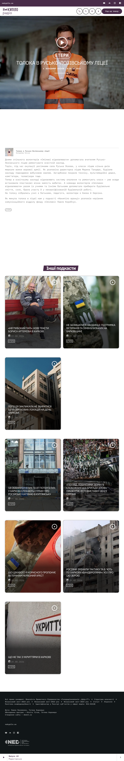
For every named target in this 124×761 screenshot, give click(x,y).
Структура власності (104, 699)
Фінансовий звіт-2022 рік (17, 702)
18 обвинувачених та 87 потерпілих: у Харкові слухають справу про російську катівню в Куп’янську (32, 491)
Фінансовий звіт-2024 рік (76, 702)
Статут (96, 702)
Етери (62, 55)
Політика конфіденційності (18, 704)
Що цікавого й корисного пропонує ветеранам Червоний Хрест (32, 574)
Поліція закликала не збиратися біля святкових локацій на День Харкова (29, 409)
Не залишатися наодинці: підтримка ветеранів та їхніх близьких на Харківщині (90, 328)
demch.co (28, 715)
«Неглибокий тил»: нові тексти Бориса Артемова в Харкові (28, 329)
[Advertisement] (62, 128)
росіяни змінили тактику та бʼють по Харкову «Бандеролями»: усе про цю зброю (89, 572)
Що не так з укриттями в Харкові (29, 657)
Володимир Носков (55, 69)
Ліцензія (108, 702)
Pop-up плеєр (111, 11)
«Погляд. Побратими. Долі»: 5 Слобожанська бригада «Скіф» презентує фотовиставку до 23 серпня (86, 489)
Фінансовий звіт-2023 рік (47, 702)
